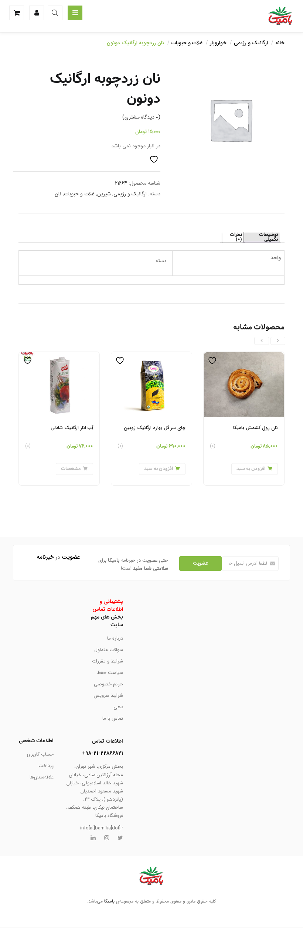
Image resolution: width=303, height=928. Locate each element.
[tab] (261, 237)
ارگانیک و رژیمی (251, 43)
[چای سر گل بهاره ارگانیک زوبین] (151, 356)
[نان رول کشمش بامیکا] (244, 356)
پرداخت (46, 766)
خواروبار (218, 43)
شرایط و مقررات (107, 661)
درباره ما (115, 638)
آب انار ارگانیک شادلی (72, 428)
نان (58, 194)
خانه (280, 43)
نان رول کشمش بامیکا (255, 428)
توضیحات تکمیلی (268, 237)
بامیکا (109, 901)
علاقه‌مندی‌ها (42, 777)
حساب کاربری (40, 754)
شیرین (104, 194)
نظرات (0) (236, 237)
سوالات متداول (108, 650)
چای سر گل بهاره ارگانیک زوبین (154, 428)
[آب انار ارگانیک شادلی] (59, 356)
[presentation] (277, 341)
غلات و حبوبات (186, 43)
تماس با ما (112, 718)
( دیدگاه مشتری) (141, 117)
